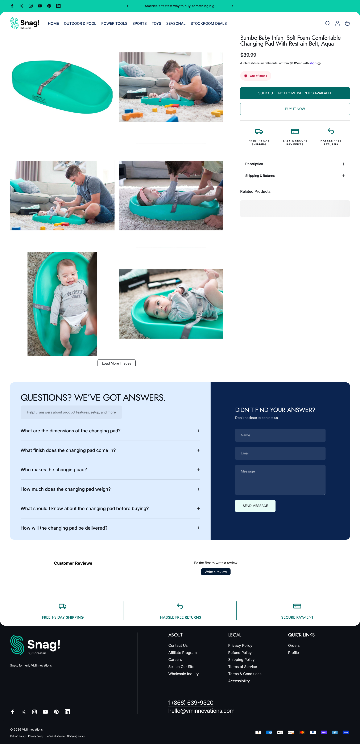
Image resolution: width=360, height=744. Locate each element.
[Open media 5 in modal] (62, 304)
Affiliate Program (182, 652)
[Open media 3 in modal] (62, 195)
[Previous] (128, 6)
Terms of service (55, 736)
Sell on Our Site (181, 666)
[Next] (231, 6)
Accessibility (239, 681)
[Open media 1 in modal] (62, 87)
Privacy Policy (240, 645)
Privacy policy (36, 736)
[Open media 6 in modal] (171, 304)
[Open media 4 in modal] (171, 195)
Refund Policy (240, 652)
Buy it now (295, 109)
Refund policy (18, 736)
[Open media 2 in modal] (171, 87)
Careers (175, 659)
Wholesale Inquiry (183, 674)
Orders (294, 645)
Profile (293, 652)
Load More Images (116, 363)
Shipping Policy (241, 659)
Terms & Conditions (244, 674)
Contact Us (178, 645)
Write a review (216, 572)
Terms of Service (242, 666)
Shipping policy (76, 736)
